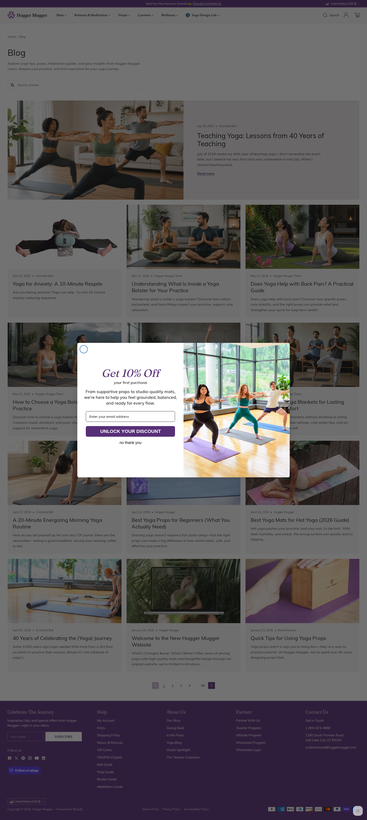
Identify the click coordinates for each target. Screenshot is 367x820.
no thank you (130, 443)
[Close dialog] (84, 349)
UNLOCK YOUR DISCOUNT (130, 431)
